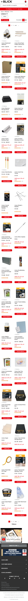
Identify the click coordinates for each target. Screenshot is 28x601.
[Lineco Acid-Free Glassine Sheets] (20, 99)
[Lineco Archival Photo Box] (20, 395)
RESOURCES (4, 568)
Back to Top (13, 545)
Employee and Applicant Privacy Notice (9, 589)
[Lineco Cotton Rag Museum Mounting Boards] (7, 292)
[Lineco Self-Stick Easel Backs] (20, 492)
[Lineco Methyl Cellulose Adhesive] (7, 327)
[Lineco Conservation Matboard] (7, 362)
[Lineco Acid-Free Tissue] (20, 162)
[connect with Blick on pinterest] (19, 579)
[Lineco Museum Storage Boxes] (7, 99)
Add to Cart (20, 118)
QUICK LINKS (4, 560)
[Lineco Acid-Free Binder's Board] (7, 67)
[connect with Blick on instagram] (14, 579)
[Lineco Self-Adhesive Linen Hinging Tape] (20, 67)
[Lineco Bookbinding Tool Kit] (20, 261)
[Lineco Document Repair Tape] (7, 395)
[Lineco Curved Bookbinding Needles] (7, 196)
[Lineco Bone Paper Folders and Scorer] (20, 34)
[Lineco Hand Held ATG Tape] (7, 460)
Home (2, 11)
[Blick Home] (7, 2)
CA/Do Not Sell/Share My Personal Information (10, 587)
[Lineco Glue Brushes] (7, 162)
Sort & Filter (5, 20)
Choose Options (6, 56)
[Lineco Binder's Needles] (20, 196)
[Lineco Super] (7, 428)
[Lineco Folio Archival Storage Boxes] (20, 428)
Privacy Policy (4, 582)
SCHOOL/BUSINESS (6, 572)
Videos (4, 16)
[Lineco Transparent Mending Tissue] (20, 460)
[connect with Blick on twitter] (9, 579)
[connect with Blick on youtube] (24, 579)
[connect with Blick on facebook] (4, 579)
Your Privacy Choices (5, 585)
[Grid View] (23, 20)
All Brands (7, 11)
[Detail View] (26, 20)
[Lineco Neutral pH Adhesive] (7, 34)
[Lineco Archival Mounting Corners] (20, 129)
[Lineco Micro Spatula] (20, 227)
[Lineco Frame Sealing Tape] (20, 292)
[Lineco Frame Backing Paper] (7, 129)
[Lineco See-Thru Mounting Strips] (20, 362)
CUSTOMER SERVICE (6, 564)
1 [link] (9, 25)
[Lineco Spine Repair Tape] (7, 492)
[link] (15, 25)
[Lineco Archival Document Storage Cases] (7, 261)
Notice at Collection (5, 584)
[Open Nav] (1, 1)
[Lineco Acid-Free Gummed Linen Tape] (7, 227)
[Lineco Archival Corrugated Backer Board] (20, 327)
